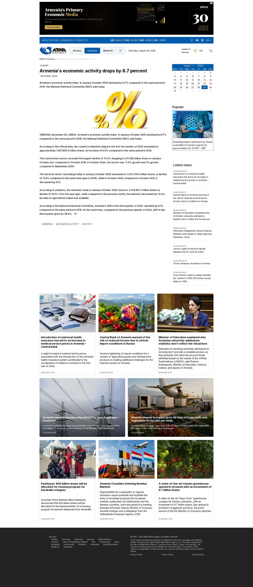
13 (193, 80)
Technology (104, 542)
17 (175, 83)
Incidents (55, 544)
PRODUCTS (82, 40)
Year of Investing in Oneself (75, 542)
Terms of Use (167, 554)
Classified (67, 547)
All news (77, 50)
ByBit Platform (104, 539)
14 (199, 80)
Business (79, 539)
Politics (54, 539)
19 (187, 83)
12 (187, 80)
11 (181, 80)
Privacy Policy (136, 554)
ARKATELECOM (50, 40)
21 (199, 83)
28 (198, 87)
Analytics (82, 544)
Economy (92, 50)
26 (187, 87)
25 (181, 87)
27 (192, 87)
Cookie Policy (198, 554)
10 (175, 80)
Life (93, 542)
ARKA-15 (55, 547)
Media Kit (108, 50)
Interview (95, 544)
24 (175, 87)
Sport (116, 542)
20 (192, 83)
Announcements (110, 544)
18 (181, 83)
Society (90, 539)
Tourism (54, 542)
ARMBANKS (67, 40)
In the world (69, 544)
